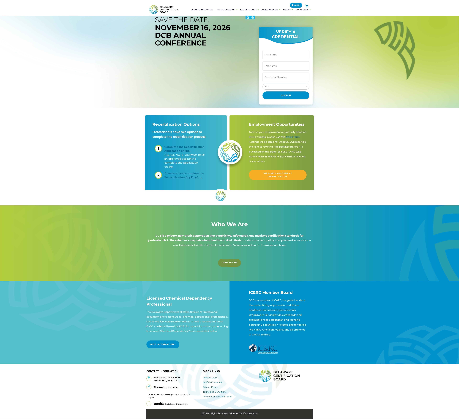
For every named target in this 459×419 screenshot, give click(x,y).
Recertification (226, 9)
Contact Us (229, 262)
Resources (302, 9)
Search (286, 95)
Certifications (248, 9)
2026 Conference (202, 9)
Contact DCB (210, 377)
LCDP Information (162, 344)
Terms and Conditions (215, 392)
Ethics (287, 9)
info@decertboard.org (174, 404)
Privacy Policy (210, 387)
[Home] (163, 9)
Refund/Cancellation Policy (217, 396)
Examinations (270, 9)
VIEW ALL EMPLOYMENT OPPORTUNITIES (277, 175)
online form (293, 137)
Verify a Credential (213, 382)
